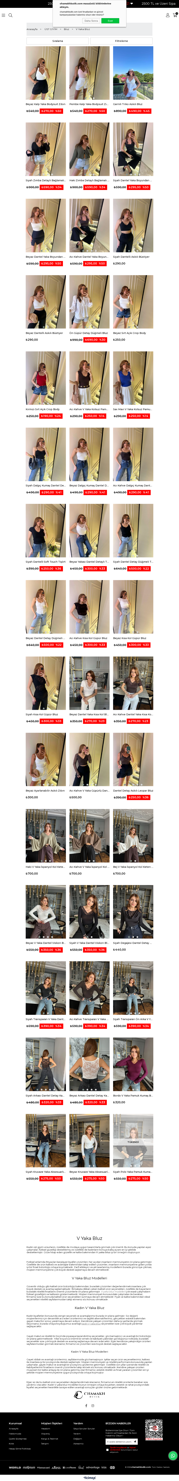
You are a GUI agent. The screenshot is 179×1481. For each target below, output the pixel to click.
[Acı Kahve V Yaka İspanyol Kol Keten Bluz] (89, 836)
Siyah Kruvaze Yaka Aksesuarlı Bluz (46, 1171)
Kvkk (11, 1443)
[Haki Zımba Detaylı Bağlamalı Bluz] (89, 149)
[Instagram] (93, 1405)
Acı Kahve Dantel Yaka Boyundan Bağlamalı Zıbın (89, 256)
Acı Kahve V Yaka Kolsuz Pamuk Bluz (89, 409)
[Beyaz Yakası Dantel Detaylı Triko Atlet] (89, 531)
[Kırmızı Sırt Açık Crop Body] (46, 378)
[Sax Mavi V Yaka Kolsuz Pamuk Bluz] (133, 378)
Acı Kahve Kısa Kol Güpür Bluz (88, 638)
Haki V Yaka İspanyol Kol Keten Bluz (46, 866)
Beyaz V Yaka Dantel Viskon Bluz (46, 943)
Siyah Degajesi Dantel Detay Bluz (133, 943)
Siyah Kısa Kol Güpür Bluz (42, 714)
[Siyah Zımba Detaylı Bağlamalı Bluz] (46, 149)
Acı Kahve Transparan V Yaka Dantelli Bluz (89, 1019)
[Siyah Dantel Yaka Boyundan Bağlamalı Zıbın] (133, 149)
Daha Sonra (91, 20)
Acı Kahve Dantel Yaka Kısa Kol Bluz (133, 714)
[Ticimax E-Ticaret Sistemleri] (89, 1478)
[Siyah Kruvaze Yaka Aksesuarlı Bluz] (46, 1141)
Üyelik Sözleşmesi (18, 1438)
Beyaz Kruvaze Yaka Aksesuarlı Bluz (89, 1171)
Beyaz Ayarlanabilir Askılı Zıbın (45, 790)
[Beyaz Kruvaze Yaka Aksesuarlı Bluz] (89, 1141)
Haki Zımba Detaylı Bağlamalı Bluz (89, 180)
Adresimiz (78, 1443)
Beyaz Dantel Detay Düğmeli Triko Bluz (46, 638)
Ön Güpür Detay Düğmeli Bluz (88, 333)
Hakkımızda (15, 1433)
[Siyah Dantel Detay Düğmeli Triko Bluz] (133, 531)
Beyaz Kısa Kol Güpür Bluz (129, 638)
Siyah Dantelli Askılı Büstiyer (131, 256)
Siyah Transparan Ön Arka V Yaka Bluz (133, 1019)
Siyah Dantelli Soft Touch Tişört (46, 561)
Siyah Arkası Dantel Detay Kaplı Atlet (46, 1095)
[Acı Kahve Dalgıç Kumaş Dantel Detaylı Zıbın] (133, 454)
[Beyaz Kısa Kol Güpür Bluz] (133, 607)
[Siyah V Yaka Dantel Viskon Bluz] (89, 912)
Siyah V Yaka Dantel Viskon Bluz (89, 943)
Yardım (77, 1433)
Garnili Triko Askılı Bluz (127, 104)
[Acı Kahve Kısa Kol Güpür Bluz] (89, 607)
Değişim (77, 1438)
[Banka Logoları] (62, 1467)
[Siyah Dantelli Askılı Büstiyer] (133, 225)
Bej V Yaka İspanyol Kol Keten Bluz (133, 866)
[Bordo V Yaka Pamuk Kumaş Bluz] (133, 1064)
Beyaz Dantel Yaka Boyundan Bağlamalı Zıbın (46, 256)
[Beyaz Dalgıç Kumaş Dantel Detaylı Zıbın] (89, 454)
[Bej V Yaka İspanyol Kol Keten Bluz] (133, 836)
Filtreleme (121, 41)
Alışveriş (45, 1433)
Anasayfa (13, 1428)
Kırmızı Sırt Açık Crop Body (43, 409)
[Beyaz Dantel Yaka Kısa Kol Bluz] (89, 683)
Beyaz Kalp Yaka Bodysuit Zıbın (45, 104)
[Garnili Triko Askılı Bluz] (133, 73)
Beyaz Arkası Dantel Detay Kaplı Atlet (89, 1095)
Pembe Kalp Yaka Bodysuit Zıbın (89, 104)
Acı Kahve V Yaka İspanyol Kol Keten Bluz (89, 866)
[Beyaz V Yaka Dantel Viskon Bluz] (46, 912)
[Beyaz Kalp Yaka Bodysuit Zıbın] (46, 73)
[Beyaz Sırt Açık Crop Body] (133, 302)
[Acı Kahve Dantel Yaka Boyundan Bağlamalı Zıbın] (89, 225)
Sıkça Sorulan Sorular (84, 1428)
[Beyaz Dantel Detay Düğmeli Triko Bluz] (46, 607)
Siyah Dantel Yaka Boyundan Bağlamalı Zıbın (133, 180)
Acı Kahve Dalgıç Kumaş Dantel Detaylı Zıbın (133, 485)
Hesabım (45, 1428)
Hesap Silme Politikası (20, 1448)
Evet (110, 20)
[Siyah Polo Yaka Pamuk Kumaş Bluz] (133, 1141)
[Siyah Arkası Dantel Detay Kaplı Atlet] (46, 1064)
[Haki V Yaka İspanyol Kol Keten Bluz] (46, 836)
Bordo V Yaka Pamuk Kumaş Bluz (133, 1095)
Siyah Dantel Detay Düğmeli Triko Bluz (133, 561)
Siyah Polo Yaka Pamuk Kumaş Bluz (133, 1171)
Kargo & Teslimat (49, 1438)
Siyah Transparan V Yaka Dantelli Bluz (46, 1019)
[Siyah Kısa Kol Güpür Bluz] (46, 683)
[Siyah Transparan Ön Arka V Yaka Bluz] (133, 988)
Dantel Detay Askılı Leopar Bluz (133, 790)
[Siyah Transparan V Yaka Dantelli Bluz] (46, 988)
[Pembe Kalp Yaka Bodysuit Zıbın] (89, 73)
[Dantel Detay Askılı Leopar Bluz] (133, 759)
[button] (42, 98)
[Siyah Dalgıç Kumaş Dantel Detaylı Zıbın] (46, 454)
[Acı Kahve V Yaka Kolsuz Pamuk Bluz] (89, 378)
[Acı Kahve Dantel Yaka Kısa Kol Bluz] (133, 683)
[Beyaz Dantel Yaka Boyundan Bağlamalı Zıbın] (46, 225)
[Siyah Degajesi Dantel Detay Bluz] (133, 912)
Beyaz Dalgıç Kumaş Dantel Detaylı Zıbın (89, 485)
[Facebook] (86, 1405)
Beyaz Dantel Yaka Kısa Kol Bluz (89, 714)
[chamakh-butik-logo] (89, 1395)
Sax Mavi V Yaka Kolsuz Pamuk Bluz (133, 409)
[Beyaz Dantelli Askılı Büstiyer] (46, 302)
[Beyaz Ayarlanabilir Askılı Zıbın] (46, 759)
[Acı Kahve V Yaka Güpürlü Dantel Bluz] (89, 759)
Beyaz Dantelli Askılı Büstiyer (44, 333)
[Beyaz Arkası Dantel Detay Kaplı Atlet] (89, 1064)
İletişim (45, 1443)
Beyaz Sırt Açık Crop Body (129, 333)
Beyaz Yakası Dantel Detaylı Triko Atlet (89, 561)
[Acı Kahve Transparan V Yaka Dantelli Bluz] (89, 988)
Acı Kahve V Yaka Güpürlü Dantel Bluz (89, 790)
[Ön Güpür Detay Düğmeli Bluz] (89, 302)
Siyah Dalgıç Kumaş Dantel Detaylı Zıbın (46, 485)
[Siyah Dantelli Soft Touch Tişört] (46, 531)
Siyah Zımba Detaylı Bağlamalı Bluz (46, 180)
